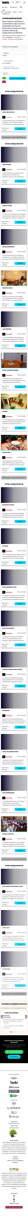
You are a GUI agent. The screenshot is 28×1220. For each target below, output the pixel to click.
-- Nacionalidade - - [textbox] (8, 61)
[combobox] (14, 60)
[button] (2, 1016)
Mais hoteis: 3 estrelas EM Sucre (14, 478)
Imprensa (15, 1162)
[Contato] (21, 7)
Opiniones (19, 39)
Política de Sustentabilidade (15, 1160)
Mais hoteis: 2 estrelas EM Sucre (14, 137)
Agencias (14, 7)
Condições (15, 1159)
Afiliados (15, 1157)
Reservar (20, 129)
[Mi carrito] (4, 10)
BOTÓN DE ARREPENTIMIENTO (14, 1207)
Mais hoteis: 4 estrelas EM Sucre (14, 859)
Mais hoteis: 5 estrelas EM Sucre (14, 994)
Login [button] (5, 7)
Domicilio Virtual (14, 1128)
